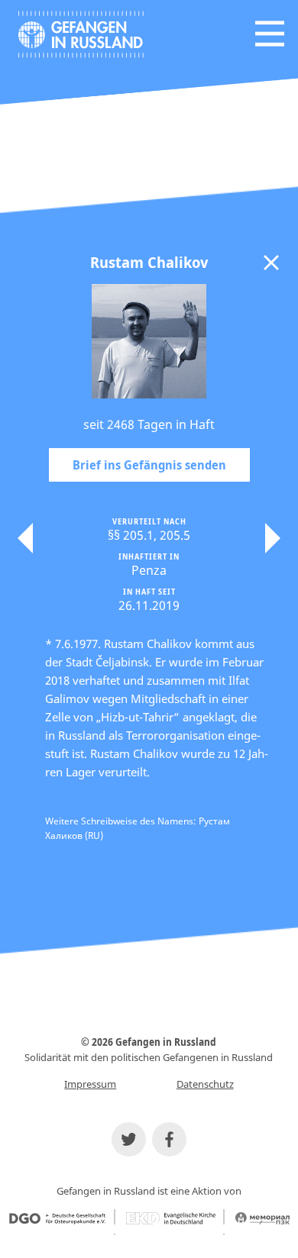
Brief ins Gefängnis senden (149, 464)
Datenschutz (205, 1084)
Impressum (90, 1084)
